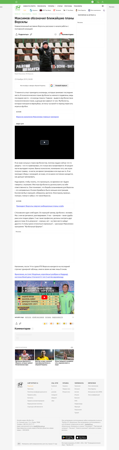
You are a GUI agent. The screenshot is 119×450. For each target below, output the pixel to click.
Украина (34, 10)
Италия (77, 395)
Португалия (78, 409)
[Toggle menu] (102, 6)
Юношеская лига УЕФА (95, 392)
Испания (58, 10)
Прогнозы (68, 6)
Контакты (30, 398)
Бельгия (77, 398)
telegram (54, 398)
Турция (77, 412)
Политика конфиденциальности (37, 392)
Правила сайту (31, 395)
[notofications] (98, 2)
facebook (54, 386)
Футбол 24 (17, 14)
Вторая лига (66, 392)
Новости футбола (26, 14)
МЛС (76, 401)
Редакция (30, 386)
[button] (51, 6)
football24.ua (89, 424)
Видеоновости (57, 317)
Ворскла (28, 317)
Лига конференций (94, 395)
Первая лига (66, 389)
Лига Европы (82, 10)
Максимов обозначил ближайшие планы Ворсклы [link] (52, 14)
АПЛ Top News (46, 10)
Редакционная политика (34, 403)
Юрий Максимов (38, 317)
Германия (77, 386)
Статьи (60, 6)
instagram (54, 395)
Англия (108, 10)
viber (52, 401)
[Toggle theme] (93, 2)
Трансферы (78, 6)
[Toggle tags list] (73, 317)
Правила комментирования (35, 401)
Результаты (41, 6)
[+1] (16, 2)
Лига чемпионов (96, 10)
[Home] (18, 10)
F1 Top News (69, 10)
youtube (53, 392)
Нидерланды (78, 403)
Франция (77, 406)
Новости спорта (29, 6)
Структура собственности (35, 406)
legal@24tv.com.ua (39, 426)
